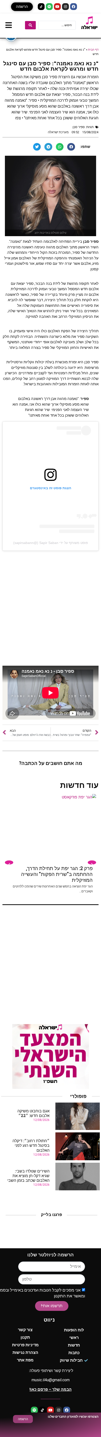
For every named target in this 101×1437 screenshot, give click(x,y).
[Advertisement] (50, 608)
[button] (22, 6)
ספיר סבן (79, 127)
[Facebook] (73, 6)
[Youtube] (57, 6)
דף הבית (93, 49)
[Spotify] (49, 6)
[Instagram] (65, 6)
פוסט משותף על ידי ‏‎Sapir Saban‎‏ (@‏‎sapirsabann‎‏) (50, 543)
